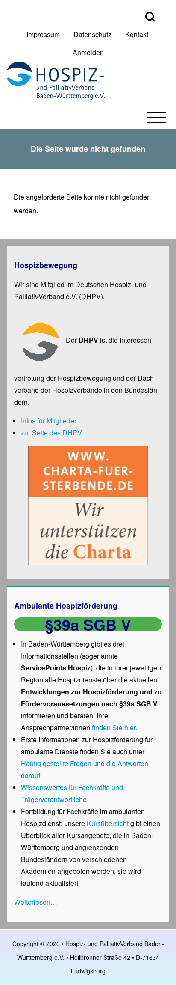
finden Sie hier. (114, 727)
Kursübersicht (108, 823)
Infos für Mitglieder (48, 421)
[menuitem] (43, 35)
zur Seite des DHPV (51, 433)
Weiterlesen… (35, 902)
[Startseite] (56, 81)
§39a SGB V (88, 624)
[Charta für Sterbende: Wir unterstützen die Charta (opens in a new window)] (88, 505)
